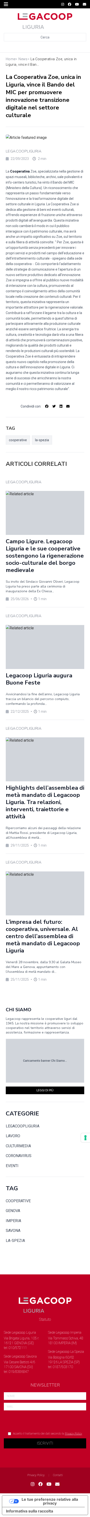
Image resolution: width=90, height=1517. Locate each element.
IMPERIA (13, 1220)
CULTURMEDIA (18, 1146)
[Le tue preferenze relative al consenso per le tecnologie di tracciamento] (85, 1137)
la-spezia (42, 440)
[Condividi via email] (68, 406)
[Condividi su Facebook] (46, 406)
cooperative (18, 440)
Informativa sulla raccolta (29, 1511)
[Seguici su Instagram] (62, 4)
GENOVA (13, 1210)
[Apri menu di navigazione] (6, 4)
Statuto (45, 1319)
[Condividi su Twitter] (54, 406)
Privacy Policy (73, 1433)
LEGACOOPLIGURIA (24, 151)
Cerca (45, 37)
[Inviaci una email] (84, 4)
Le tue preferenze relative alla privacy (50, 1501)
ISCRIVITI (45, 1443)
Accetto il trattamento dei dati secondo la (47, 1433)
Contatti (58, 1475)
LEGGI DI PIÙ (45, 1090)
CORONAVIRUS (18, 1155)
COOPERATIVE (18, 1201)
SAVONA (13, 1230)
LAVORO (13, 1136)
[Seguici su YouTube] (77, 4)
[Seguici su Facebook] (69, 4)
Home (10, 59)
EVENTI (12, 1166)
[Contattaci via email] (57, 1484)
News (22, 59)
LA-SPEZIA (15, 1240)
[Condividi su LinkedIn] (61, 406)
